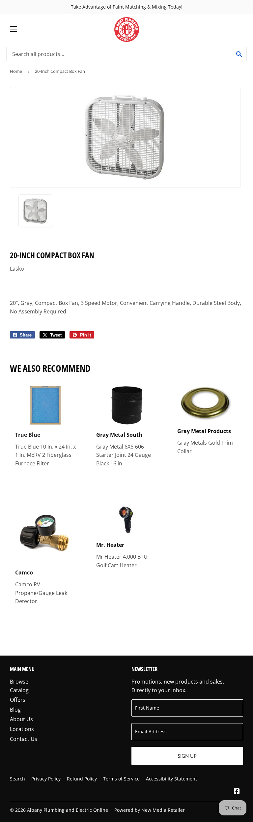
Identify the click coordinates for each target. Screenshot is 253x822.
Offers (17, 699)
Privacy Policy (46, 779)
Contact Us (23, 739)
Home (16, 71)
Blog (15, 709)
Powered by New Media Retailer (149, 810)
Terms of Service (121, 779)
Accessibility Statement (171, 779)
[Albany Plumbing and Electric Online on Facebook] (237, 791)
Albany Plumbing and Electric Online (67, 810)
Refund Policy (82, 779)
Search (17, 779)
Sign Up (187, 755)
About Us (21, 719)
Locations (22, 729)
